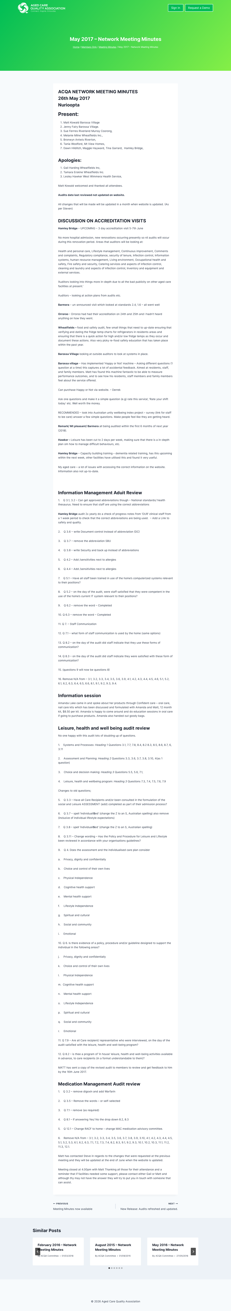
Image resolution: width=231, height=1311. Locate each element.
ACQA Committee (50, 1256)
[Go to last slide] (37, 1251)
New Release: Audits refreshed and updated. (149, 1206)
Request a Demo (199, 7)
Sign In (175, 7)
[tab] (109, 1268)
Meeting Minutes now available (72, 1206)
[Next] (193, 1251)
